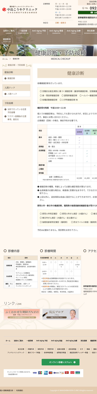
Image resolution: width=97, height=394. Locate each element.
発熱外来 (41, 349)
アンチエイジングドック (15, 352)
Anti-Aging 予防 (42, 340)
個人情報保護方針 (6, 390)
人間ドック (12, 93)
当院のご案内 (18, 340)
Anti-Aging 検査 (56, 340)
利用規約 (19, 390)
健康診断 (11, 78)
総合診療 (21, 349)
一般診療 (30, 340)
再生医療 (84, 340)
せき (81, 349)
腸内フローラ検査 (34, 352)
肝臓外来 (31, 349)
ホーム (8, 340)
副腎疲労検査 (61, 352)
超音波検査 (72, 349)
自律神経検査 (48, 352)
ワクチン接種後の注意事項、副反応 (16, 118)
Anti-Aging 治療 (71, 340)
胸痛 (88, 349)
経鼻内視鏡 (61, 349)
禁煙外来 (50, 349)
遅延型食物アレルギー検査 (79, 352)
